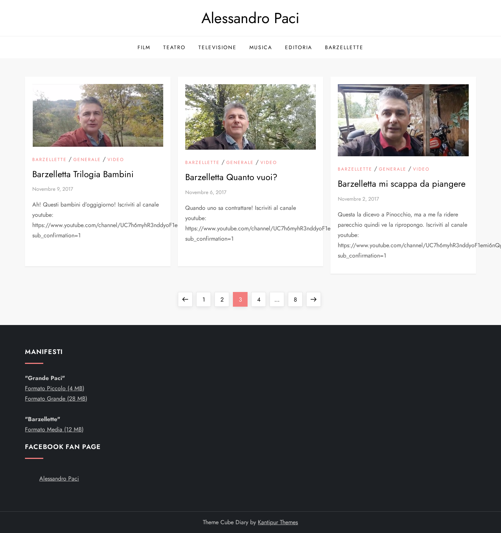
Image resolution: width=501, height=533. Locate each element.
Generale (87, 160)
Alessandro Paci (250, 18)
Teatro (174, 47)
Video (115, 160)
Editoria (298, 47)
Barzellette (344, 47)
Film (144, 47)
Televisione (217, 47)
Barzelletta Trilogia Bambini (83, 174)
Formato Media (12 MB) (54, 429)
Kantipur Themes (278, 522)
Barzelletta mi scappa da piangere (401, 183)
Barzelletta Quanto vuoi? (231, 177)
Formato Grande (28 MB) (56, 398)
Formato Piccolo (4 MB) (54, 388)
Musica (260, 47)
